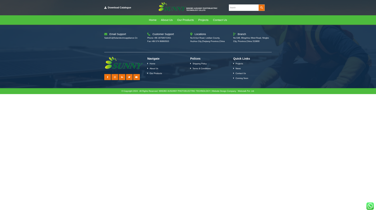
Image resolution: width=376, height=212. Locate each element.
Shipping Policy (200, 63)
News (238, 68)
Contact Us (241, 73)
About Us (154, 68)
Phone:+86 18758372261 (159, 38)
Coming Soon (242, 78)
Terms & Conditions (202, 68)
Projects (239, 63)
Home (152, 63)
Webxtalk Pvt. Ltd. (246, 91)
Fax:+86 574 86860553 (158, 41)
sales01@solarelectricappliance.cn (120, 38)
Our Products (156, 73)
